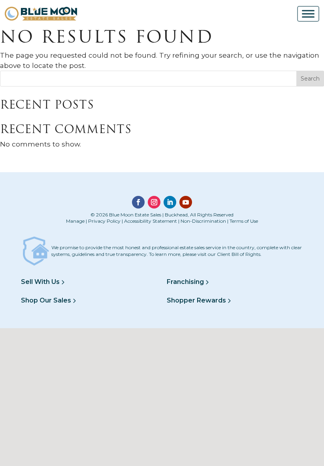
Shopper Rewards (197, 300)
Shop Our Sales (47, 300)
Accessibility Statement (150, 221)
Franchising (186, 282)
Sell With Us (41, 282)
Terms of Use (244, 221)
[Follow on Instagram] (154, 202)
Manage (75, 221)
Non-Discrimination (203, 221)
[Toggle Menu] (308, 13)
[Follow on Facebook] (138, 202)
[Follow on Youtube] (185, 202)
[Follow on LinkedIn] (170, 202)
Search (310, 78)
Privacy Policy (104, 221)
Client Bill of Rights (238, 254)
